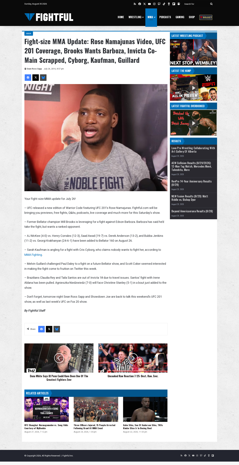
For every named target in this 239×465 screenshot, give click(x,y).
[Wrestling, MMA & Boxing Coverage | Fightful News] (48, 17)
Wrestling (135, 17)
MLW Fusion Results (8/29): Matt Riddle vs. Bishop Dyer (190, 197)
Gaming (180, 17)
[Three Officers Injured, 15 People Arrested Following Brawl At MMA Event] (96, 409)
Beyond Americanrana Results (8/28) (192, 211)
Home (121, 17)
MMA (150, 17)
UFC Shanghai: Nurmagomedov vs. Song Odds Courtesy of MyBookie (46, 426)
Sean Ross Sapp (34, 69)
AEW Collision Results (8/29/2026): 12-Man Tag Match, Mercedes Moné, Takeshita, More (192, 166)
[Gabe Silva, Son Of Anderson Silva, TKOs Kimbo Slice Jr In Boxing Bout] (145, 409)
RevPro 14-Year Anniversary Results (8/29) (192, 183)
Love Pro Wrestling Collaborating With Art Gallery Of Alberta (193, 149)
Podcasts (165, 17)
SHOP (192, 17)
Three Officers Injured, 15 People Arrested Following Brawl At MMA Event (94, 426)
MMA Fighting (33, 254)
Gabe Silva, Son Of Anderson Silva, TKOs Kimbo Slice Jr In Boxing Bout (143, 426)
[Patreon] (206, 17)
